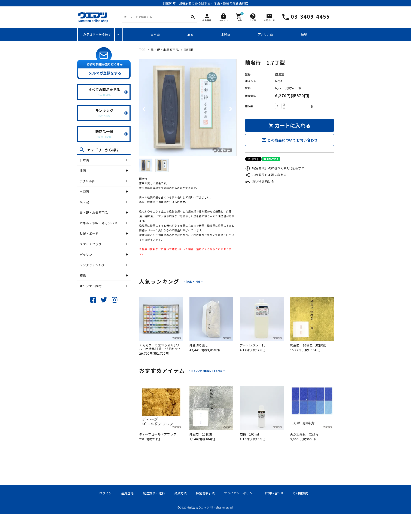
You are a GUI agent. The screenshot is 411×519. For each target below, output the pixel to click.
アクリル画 (266, 34)
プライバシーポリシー (239, 493)
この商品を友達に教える (266, 175)
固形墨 (188, 50)
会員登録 (127, 493)
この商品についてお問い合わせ (289, 140)
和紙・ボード (89, 233)
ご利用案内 (301, 493)
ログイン (105, 493)
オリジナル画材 (91, 286)
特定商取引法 (205, 493)
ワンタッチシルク (92, 265)
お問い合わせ (274, 493)
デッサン (86, 254)
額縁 (304, 34)
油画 (190, 34)
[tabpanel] (188, 107)
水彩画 (226, 34)
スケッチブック (91, 244)
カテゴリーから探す (97, 34)
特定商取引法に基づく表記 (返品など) (275, 168)
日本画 (155, 34)
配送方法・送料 (154, 493)
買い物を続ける (259, 181)
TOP (142, 50)
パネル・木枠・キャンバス (98, 223)
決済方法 (180, 493)
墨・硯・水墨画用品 (94, 212)
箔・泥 (84, 202)
